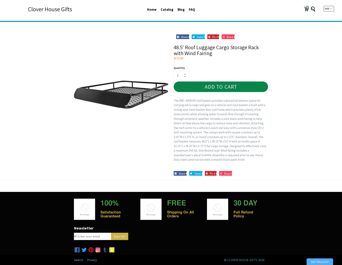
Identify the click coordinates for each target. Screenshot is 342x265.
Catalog (167, 9)
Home (152, 9)
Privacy (92, 260)
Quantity (179, 68)
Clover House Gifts (242, 260)
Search (78, 260)
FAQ (192, 9)
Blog (181, 9)
